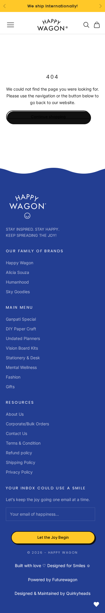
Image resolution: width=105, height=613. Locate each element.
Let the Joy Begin (53, 537)
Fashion (13, 376)
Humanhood (17, 281)
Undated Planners (23, 338)
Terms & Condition (23, 443)
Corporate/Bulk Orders (27, 423)
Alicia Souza (17, 272)
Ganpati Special (21, 319)
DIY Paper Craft (21, 328)
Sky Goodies (18, 291)
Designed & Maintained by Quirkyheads (52, 593)
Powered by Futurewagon (52, 579)
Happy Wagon (19, 262)
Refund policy (19, 452)
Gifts (10, 386)
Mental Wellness (21, 367)
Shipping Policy (20, 462)
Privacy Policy (19, 471)
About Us (15, 414)
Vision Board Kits (22, 348)
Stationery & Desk (23, 357)
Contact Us (16, 433)
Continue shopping (48, 116)
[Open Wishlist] (96, 604)
